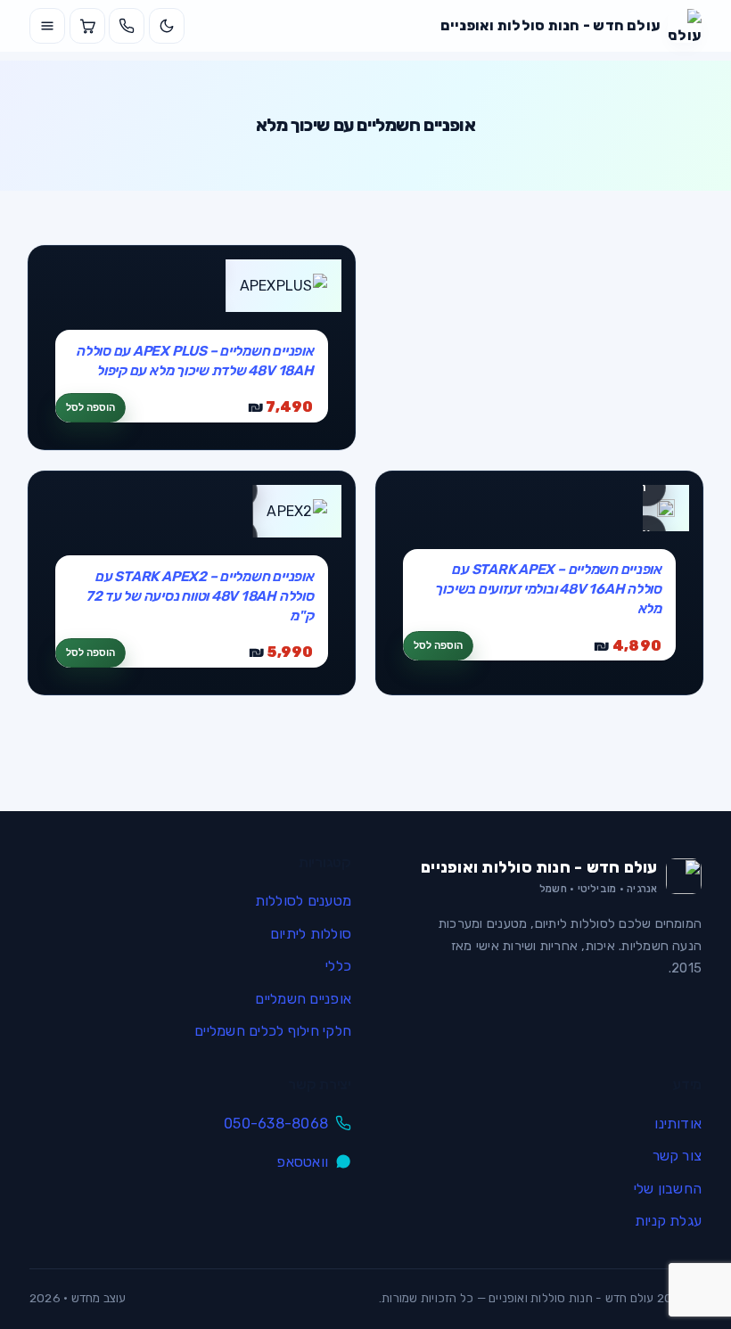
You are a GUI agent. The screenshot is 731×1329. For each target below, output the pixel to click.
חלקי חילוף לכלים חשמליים (272, 1030)
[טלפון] (126, 26)
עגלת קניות (668, 1220)
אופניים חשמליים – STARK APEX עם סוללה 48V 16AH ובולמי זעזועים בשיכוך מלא (547, 589)
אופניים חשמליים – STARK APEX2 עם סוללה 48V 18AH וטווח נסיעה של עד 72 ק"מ (200, 596)
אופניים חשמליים (303, 998)
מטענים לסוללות (303, 900)
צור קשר (677, 1155)
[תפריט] (47, 26)
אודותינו (678, 1123)
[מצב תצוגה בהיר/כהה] (167, 26)
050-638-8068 (276, 1123)
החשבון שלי (668, 1188)
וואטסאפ (302, 1161)
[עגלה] (87, 26)
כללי (338, 965)
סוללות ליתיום (310, 933)
